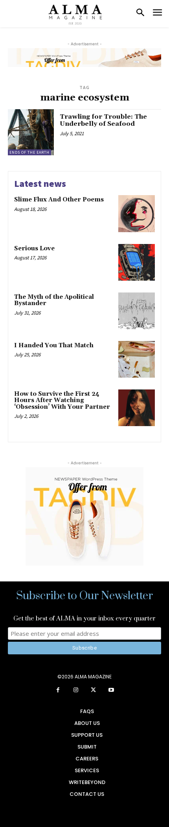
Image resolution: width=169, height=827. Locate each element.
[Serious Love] (136, 262)
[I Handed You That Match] (136, 359)
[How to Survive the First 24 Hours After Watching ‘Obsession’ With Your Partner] (136, 407)
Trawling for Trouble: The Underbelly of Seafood (103, 120)
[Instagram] (76, 690)
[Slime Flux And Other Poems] (136, 213)
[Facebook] (58, 690)
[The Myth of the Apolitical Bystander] (136, 310)
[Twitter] (93, 690)
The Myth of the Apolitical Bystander (54, 300)
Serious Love (34, 248)
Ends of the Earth (29, 152)
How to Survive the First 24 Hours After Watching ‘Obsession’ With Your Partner (62, 400)
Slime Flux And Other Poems (59, 199)
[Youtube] (111, 690)
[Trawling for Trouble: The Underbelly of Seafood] (31, 132)
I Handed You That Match (54, 345)
